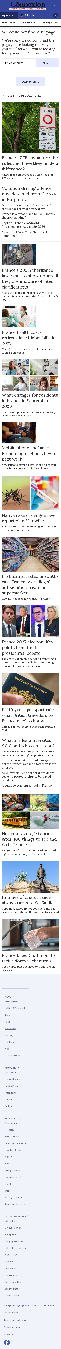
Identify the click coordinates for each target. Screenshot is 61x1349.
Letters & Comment (15, 1008)
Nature (8, 1099)
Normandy (10, 1028)
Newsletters (11, 1254)
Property (9, 1129)
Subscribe (29, 15)
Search (47, 63)
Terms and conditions (15, 1320)
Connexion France (16, 1216)
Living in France (13, 1170)
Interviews (10, 1092)
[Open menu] (9, 15)
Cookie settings (12, 1327)
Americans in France (15, 1204)
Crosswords (11, 1072)
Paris (7, 1021)
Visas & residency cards (16, 1143)
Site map (8, 1334)
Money (8, 1156)
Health (8, 1163)
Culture (8, 1106)
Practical (11, 1118)
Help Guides (29, 22)
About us (9, 1261)
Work (7, 1190)
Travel (8, 1015)
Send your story (12, 1288)
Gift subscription (13, 1227)
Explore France (12, 1079)
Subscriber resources (15, 1248)
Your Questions (51, 22)
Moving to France (13, 1197)
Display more (30, 81)
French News (8, 22)
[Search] (56, 6)
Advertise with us (13, 1282)
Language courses (14, 1241)
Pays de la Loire (12, 1055)
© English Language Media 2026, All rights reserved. (30, 1305)
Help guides (11, 1234)
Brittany (9, 1035)
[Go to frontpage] (28, 5)
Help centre (11, 1275)
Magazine (10, 1068)
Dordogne (10, 1042)
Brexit (8, 1184)
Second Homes (12, 1136)
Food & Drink (11, 1086)
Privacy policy (11, 1312)
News (8, 997)
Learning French (13, 1177)
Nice (7, 1048)
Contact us (10, 1268)
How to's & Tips (13, 1150)
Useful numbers (13, 1295)
